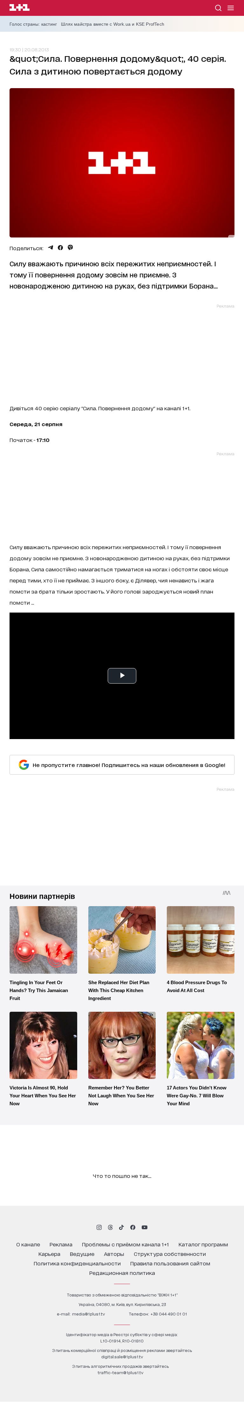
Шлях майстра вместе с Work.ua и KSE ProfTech (112, 24)
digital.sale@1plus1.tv (122, 1356)
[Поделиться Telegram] (50, 247)
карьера (49, 1253)
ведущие (82, 1253)
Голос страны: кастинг (33, 24)
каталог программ (203, 1244)
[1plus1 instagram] (99, 1227)
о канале (28, 1244)
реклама (61, 1244)
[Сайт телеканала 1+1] (20, 8)
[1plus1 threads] (110, 1227)
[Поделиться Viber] (70, 247)
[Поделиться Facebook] (60, 247)
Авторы (114, 1253)
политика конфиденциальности (77, 1263)
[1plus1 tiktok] (121, 1227)
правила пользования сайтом (170, 1263)
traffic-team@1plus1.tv (120, 1372)
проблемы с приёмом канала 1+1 (125, 1244)
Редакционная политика (122, 1273)
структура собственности (170, 1253)
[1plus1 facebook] (132, 1227)
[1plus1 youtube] (144, 1227)
